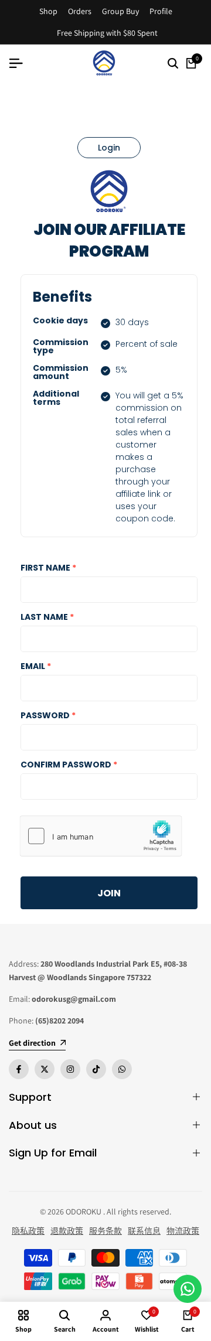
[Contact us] (187, 1289)
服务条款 (105, 1231)
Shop (48, 11)
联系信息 (144, 1231)
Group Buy (120, 11)
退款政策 (66, 1231)
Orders (79, 11)
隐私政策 (28, 1231)
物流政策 (182, 1231)
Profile (160, 11)
